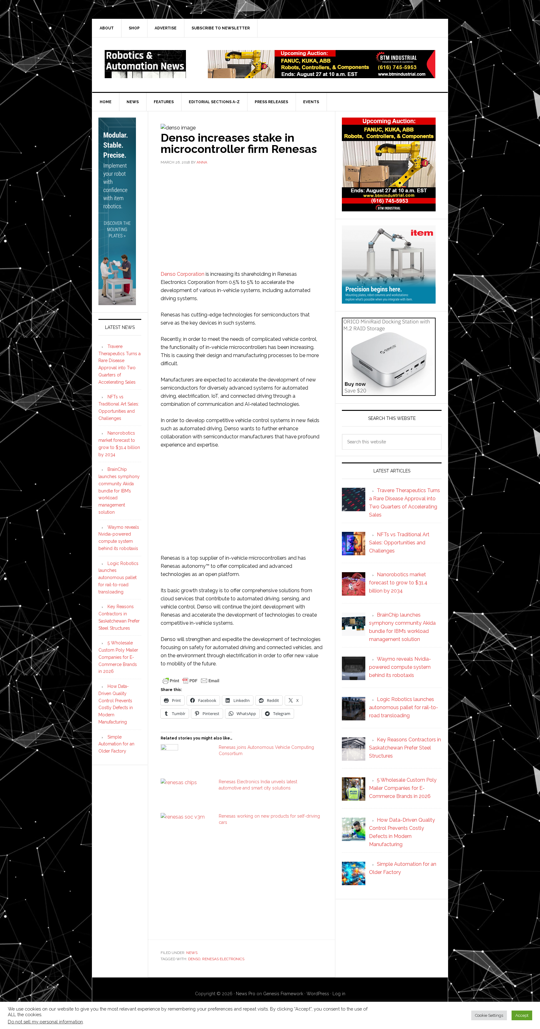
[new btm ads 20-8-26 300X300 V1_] (389, 208)
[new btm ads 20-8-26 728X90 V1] (321, 75)
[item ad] (389, 301)
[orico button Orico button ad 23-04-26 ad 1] (389, 393)
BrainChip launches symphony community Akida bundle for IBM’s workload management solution (119, 491)
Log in (338, 993)
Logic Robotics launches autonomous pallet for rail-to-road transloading (118, 577)
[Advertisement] (241, 217)
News (192, 953)
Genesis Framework (283, 993)
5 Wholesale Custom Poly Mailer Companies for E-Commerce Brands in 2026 (118, 657)
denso (194, 959)
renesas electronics (223, 959)
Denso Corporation (182, 274)
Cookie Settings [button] (489, 1015)
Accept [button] (521, 1015)
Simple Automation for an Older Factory (116, 744)
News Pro (245, 993)
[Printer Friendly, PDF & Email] (191, 680)
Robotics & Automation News (145, 64)
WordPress (318, 993)
